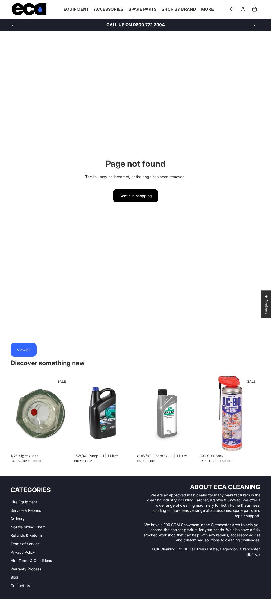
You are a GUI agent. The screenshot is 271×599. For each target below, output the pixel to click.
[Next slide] (254, 24)
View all (23, 349)
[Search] (232, 9)
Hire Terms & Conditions (31, 560)
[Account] (243, 9)
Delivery (18, 518)
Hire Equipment (24, 502)
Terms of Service (25, 543)
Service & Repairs (26, 510)
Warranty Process (26, 569)
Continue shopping (135, 195)
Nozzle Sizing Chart (28, 527)
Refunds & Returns (27, 535)
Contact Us (20, 585)
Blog (14, 577)
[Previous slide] (12, 24)
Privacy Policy (23, 552)
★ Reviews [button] (266, 304)
